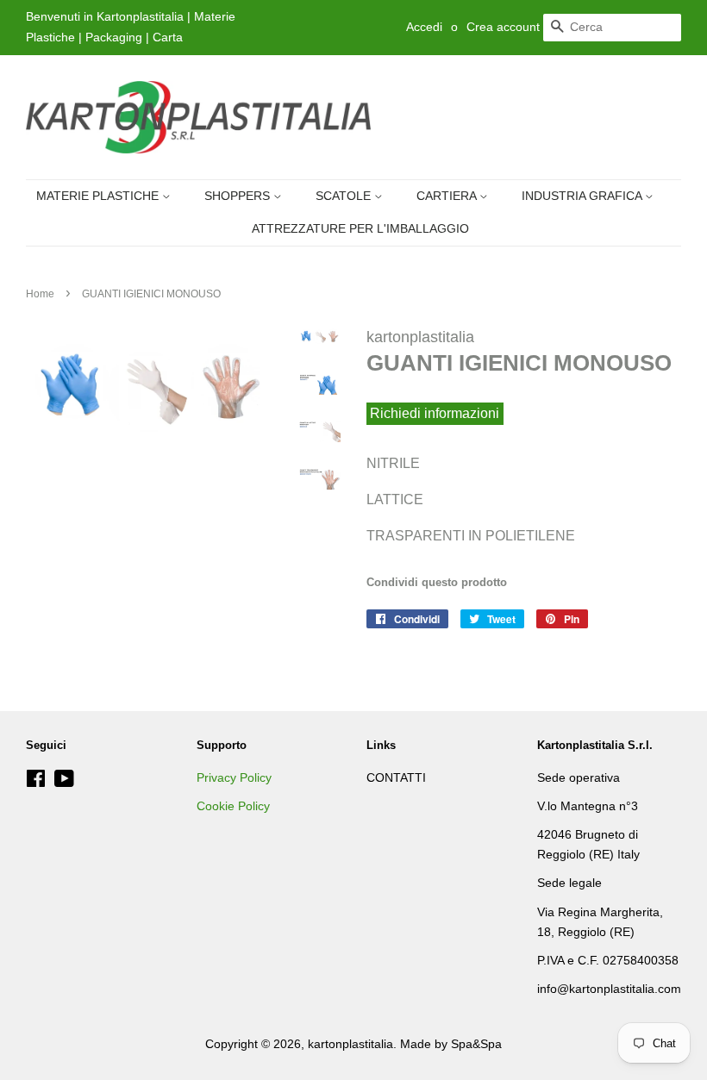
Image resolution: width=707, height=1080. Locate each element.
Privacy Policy (234, 777)
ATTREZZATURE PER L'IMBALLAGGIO (360, 228)
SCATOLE (345, 196)
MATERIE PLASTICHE (99, 196)
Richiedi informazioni (434, 414)
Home (40, 294)
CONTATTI (396, 777)
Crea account (503, 27)
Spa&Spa (476, 1044)
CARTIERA (447, 196)
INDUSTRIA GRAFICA (583, 196)
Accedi (424, 27)
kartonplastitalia (350, 1044)
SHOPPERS (238, 196)
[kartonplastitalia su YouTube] (64, 782)
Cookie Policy (233, 806)
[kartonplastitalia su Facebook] (36, 782)
